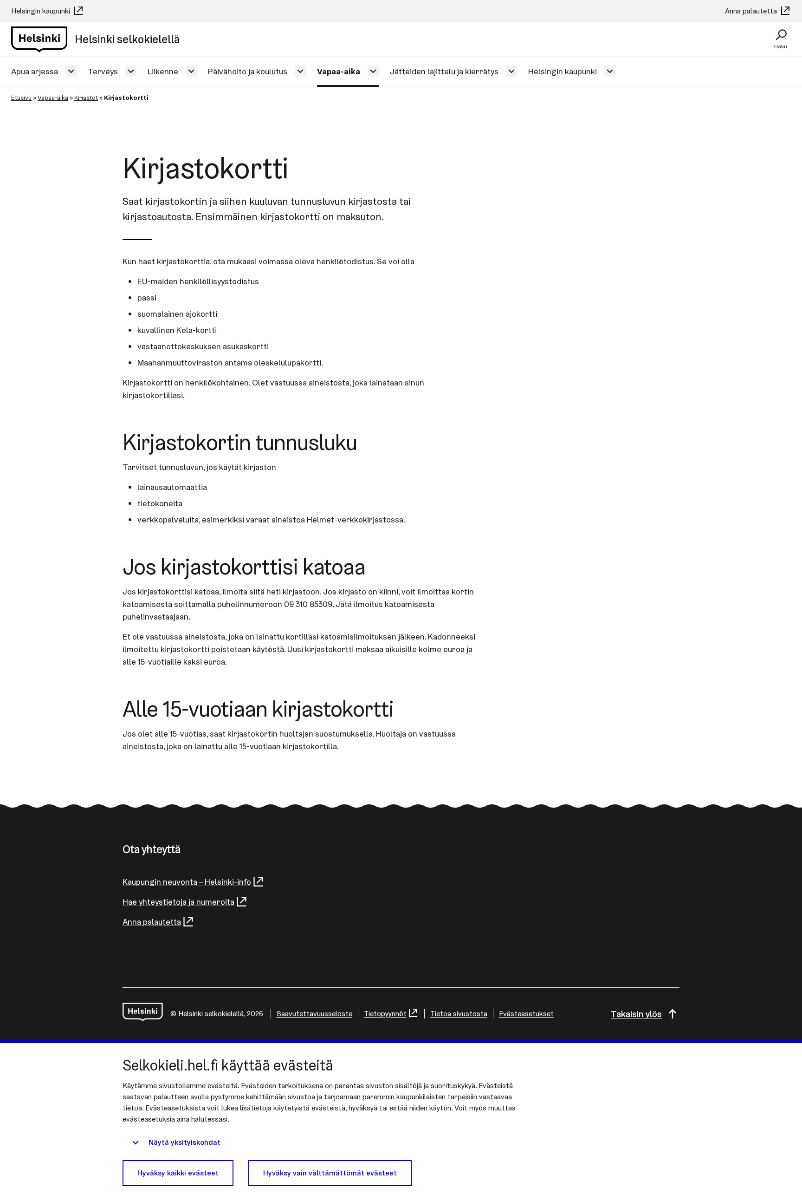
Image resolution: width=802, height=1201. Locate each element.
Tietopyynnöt (385, 1013)
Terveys (103, 71)
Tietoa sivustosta (458, 1013)
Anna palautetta (752, 11)
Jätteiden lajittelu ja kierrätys (444, 71)
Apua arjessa (34, 71)
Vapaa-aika (338, 71)
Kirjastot (86, 97)
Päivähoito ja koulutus (247, 71)
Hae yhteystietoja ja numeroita (178, 901)
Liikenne (163, 71)
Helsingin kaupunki (41, 11)
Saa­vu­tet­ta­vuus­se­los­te (314, 1013)
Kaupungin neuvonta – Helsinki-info (187, 881)
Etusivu (21, 97)
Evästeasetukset (526, 1013)
